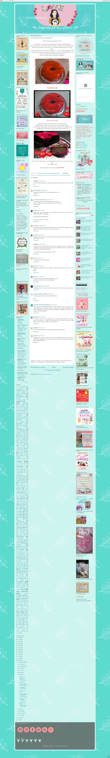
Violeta (35, 276)
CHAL (20, 441)
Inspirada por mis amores (22, 359)
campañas (20, 435)
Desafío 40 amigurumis (22, 481)
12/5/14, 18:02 (40, 266)
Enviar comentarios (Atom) (44, 374)
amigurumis (20, 401)
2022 (19, 645)
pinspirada (25, 565)
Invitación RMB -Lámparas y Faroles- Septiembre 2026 (22, 328)
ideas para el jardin (22, 515)
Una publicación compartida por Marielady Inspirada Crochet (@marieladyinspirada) (92, 100)
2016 (19, 658)
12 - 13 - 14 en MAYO (22, 691)
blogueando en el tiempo (22, 420)
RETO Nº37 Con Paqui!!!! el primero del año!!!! (87, 221)
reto (23, 589)
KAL (20, 524)
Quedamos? (21, 578)
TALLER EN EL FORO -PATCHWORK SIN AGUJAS (22, 704)
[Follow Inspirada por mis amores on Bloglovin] (81, 290)
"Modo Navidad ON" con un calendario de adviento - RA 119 (87, 272)
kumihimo (18, 526)
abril (20, 709)
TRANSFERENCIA (20, 627)
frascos (18, 499)
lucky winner (19, 530)
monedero (20, 543)
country (21, 454)
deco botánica (19, 470)
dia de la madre (21, 482)
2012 (19, 720)
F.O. (25, 488)
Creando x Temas (21, 460)
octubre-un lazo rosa (23, 552)
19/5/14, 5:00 (41, 335)
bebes (19, 417)
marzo (21, 711)
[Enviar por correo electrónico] (63, 173)
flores (18, 498)
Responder (36, 186)
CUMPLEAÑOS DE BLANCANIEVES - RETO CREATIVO (87, 253)
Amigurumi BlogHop (21, 399)
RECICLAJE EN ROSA (22, 373)
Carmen (35, 235)
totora (26, 624)
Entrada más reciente (38, 367)
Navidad (21, 549)
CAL (17, 431)
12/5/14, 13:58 (41, 235)
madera (18, 533)
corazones (25, 448)
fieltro (24, 494)
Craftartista (20, 319)
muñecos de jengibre (23, 548)
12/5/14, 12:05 (41, 225)
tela (20, 620)
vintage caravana (20, 630)
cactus (24, 429)
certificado (25, 439)
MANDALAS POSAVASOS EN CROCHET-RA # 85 (87, 240)
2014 (19, 660)
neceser (18, 551)
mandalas (25, 533)
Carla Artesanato (22, 350)
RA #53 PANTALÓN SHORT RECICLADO (22, 678)
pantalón (25, 556)
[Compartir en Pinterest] (67, 173)
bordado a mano (22, 423)
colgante (25, 444)
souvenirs (25, 609)
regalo (18, 587)
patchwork (19, 561)
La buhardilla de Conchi (22, 377)
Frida (22, 499)
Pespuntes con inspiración (84, 184)
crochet (19, 462)
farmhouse (24, 491)
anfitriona (25, 403)
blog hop (25, 417)
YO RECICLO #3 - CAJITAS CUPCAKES (23, 699)
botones (18, 429)
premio (22, 574)
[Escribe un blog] (64, 173)
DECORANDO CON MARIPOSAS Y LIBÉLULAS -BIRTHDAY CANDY (86, 247)
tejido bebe (19, 617)
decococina (24, 472)
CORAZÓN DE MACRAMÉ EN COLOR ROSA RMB (22, 362)
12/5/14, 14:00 (41, 244)
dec (26, 469)
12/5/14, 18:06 (40, 276)
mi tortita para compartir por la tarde (51, 50)
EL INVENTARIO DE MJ (22, 325)
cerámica (18, 439)
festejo (18, 492)
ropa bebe (22, 599)
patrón (18, 564)
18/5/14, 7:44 (41, 327)
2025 (19, 639)
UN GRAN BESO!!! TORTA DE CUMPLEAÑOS (23, 695)
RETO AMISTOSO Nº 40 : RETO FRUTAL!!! (87, 277)
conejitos (23, 445)
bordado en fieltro (23, 425)
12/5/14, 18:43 (45, 286)
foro (24, 498)
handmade (19, 508)
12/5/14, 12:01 (41, 210)
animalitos (18, 406)
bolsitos (22, 422)
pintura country (22, 566)
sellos (22, 606)
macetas (26, 530)
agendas (18, 393)
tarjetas (18, 614)
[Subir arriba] (108, 755)
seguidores (25, 605)
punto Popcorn (24, 577)
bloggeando (19, 419)
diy (27, 482)
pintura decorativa (22, 568)
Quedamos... (22, 682)
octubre (21, 664)
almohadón (19, 396)
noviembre (22, 662)
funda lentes (24, 501)
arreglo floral (22, 412)
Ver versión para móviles (52, 370)
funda (17, 501)
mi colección (25, 539)
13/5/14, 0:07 (51, 294)
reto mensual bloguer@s (22, 597)
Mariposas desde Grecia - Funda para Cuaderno (22, 346)
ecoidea (22, 483)
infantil (26, 517)
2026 (19, 637)
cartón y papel (22, 436)
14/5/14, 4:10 (42, 317)
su (18, 611)
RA (27, 578)
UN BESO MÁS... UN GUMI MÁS (23, 684)
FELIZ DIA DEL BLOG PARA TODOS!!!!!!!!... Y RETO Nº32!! (86, 259)
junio (20, 672)
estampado (24, 486)
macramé (22, 532)
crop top (18, 463)
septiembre (22, 666)
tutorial (18, 628)
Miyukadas (36, 317)
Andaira (35, 210)
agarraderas (19, 390)
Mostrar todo (25, 382)
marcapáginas (19, 537)
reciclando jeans (20, 585)
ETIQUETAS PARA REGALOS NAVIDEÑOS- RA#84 (87, 266)
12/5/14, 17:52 (40, 258)
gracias (26, 502)
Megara (35, 335)
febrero (21, 713)
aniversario (25, 406)
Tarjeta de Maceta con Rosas (22, 368)
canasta (26, 435)
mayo (20, 674)
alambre (24, 393)
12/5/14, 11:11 (44, 190)
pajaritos (18, 556)
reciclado (19, 582)
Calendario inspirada (22, 434)
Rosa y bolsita (21, 379)
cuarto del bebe (21, 465)
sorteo (18, 609)
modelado (26, 542)
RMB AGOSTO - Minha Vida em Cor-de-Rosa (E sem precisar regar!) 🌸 (22, 353)
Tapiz (26, 612)
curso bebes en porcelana (22, 467)
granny (20, 504)
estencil (18, 488)
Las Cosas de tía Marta (22, 339)
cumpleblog (19, 466)
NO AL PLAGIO (25, 551)
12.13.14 (23, 387)
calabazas (23, 431)
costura (26, 451)
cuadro (24, 463)
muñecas (18, 546)
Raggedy (22, 580)
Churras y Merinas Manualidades (41, 304)
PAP (17, 558)
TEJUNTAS (25, 618)
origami (18, 555)
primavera (18, 575)
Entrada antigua (68, 367)
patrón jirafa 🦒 (21, 340)
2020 (19, 650)
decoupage (19, 478)
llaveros (24, 529)
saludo (18, 604)
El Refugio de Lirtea (22, 372)
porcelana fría (24, 572)
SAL (23, 601)
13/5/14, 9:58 (53, 304)
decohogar (18, 473)
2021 (19, 648)
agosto (21, 668)
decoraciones (19, 475)
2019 (19, 652)
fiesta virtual (19, 495)
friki (26, 499)
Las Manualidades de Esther (40, 294)
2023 (19, 643)
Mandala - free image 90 (21, 321)
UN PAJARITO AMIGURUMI (22, 688)
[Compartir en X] (65, 173)
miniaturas (20, 540)
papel (22, 558)
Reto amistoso (22, 591)
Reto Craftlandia (22, 594)
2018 (19, 654)
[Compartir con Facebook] (66, 173)
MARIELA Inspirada (82, 144)
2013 (19, 717)
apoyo (19, 407)
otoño (24, 555)
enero (20, 715)
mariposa (18, 539)
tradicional (22, 625)
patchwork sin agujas (21, 562)
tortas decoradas (66, 175)
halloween (21, 507)
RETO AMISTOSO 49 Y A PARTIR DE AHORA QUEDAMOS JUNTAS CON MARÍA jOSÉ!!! (87, 228)
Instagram (18, 521)
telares (20, 623)
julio (20, 670)
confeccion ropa (20, 447)
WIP (24, 631)
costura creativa (23, 452)
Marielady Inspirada (82, 145)
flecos (24, 496)
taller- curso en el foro (22, 611)
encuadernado (19, 485)
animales (22, 404)
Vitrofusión (18, 631)
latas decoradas (22, 526)
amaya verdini (36, 190)
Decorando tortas (40, 175)
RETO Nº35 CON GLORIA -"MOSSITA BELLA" (87, 233)
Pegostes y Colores (22, 367)
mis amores (48, 175)
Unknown (35, 225)
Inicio (54, 367)
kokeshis (24, 524)
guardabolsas (25, 505)
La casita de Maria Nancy (39, 199)
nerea (34, 258)
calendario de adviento (21, 432)
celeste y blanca (20, 438)
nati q (34, 266)
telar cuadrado (24, 621)
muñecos (26, 546)
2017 (19, 656)
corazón (18, 448)
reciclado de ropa (21, 583)
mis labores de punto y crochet (21, 333)
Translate (18, 211)
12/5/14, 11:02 (41, 181)
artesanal (19, 415)
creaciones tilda (20, 458)
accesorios (19, 389)
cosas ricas (21, 450)
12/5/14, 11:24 (49, 199)
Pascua (23, 559)
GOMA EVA (19, 502)
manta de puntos (22, 534)
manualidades (20, 536)
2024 (19, 641)
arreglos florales (20, 413)
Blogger (66, 746)
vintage (24, 628)
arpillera (26, 410)
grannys (19, 335)
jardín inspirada (23, 523)
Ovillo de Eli (21, 343)
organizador (22, 554)
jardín (26, 521)
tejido (24, 615)
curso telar (20, 469)
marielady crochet (81, 147)
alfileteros (19, 395)
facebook (18, 489)
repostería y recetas (56, 175)
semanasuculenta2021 (20, 608)
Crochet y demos (37, 286)
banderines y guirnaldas (22, 416)
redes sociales (20, 586)
